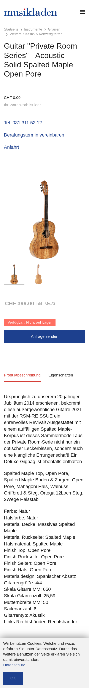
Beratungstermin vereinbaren (34, 135)
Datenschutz (14, 665)
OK (13, 678)
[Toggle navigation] (82, 12)
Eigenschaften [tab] (60, 375)
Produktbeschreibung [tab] (22, 375)
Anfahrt (11, 147)
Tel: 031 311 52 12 (23, 122)
